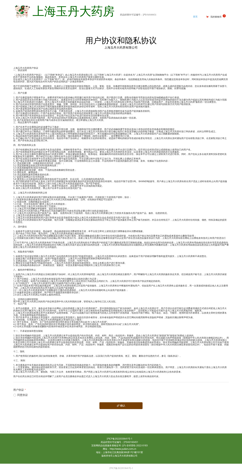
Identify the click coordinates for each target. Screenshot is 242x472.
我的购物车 (216, 17)
